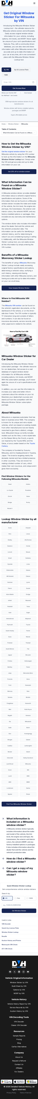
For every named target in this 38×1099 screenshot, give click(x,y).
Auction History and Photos (11, 940)
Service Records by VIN (19, 1007)
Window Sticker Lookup (10, 932)
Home (4, 124)
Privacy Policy (11, 1093)
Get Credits (14, 95)
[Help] (33, 82)
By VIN (6, 70)
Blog (19, 1043)
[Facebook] (10, 971)
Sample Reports (19, 1036)
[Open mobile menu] (34, 3)
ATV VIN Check (7, 949)
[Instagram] (23, 971)
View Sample (28, 93)
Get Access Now (19, 88)
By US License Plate (21, 70)
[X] (14, 971)
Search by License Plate (10, 928)
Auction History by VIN (19, 1011)
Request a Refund (19, 1061)
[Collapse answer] (3, 818)
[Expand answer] (3, 858)
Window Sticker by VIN (19, 982)
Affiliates (19, 1068)
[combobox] (19, 133)
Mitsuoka (23, 263)
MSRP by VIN (19, 993)
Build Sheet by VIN (19, 986)
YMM (6, 75)
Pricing (19, 1039)
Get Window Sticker (19, 911)
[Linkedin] (19, 971)
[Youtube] (28, 971)
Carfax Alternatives (19, 1047)
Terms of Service (25, 1093)
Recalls (4, 936)
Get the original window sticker (13, 152)
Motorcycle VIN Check (9, 944)
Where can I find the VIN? (9, 93)
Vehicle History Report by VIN (19, 1004)
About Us (19, 1057)
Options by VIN (19, 990)
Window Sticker (13, 124)
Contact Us (19, 1064)
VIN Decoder (6, 924)
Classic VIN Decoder (19, 1025)
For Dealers (19, 1072)
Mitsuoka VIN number (13, 305)
